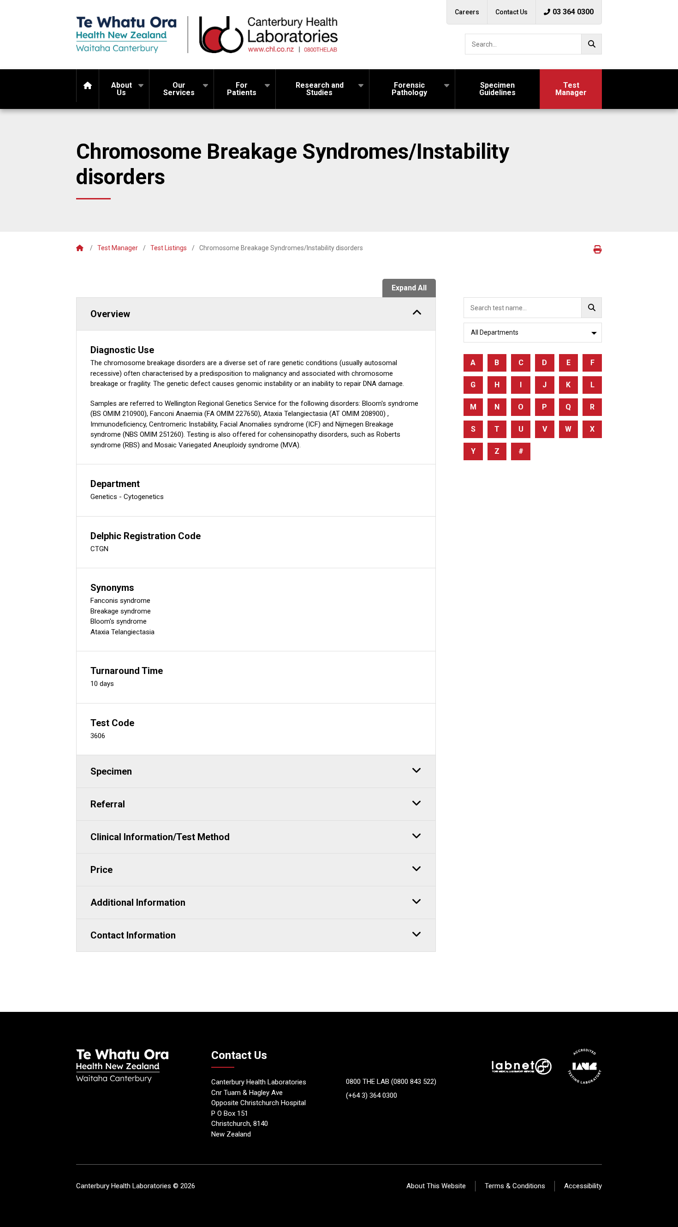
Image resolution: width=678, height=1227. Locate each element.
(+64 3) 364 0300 (371, 1095)
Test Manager (571, 89)
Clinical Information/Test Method (160, 836)
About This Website (436, 1186)
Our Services (179, 89)
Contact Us (511, 12)
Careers (467, 12)
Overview (110, 313)
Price (101, 869)
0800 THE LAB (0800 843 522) (391, 1081)
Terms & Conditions (515, 1186)
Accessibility (583, 1186)
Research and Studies (320, 89)
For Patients (241, 89)
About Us (121, 89)
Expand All (409, 287)
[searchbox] (533, 44)
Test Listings (168, 248)
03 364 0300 (573, 11)
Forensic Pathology (409, 89)
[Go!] (591, 44)
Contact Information (133, 935)
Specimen (111, 771)
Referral (107, 804)
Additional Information (137, 902)
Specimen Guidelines (497, 89)
